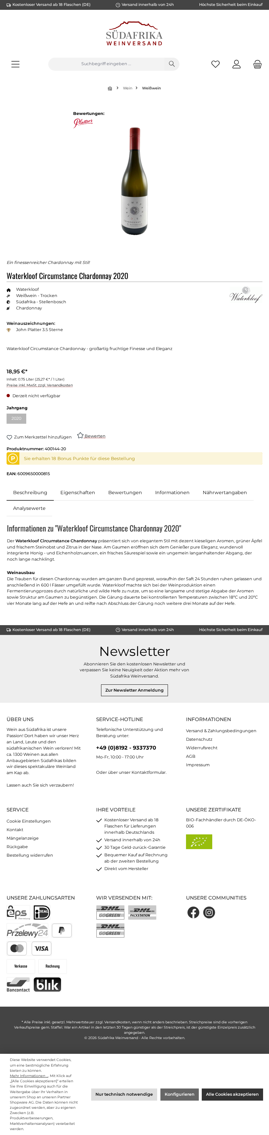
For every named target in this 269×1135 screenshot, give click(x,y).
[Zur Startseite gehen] (134, 34)
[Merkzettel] (215, 64)
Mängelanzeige (23, 838)
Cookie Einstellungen (29, 821)
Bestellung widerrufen (30, 855)
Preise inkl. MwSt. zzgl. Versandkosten (40, 385)
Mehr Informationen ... (29, 1076)
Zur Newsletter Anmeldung (134, 690)
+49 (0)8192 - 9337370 (126, 747)
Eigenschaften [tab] (77, 492)
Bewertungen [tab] (125, 492)
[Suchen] (171, 64)
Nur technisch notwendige (124, 1094)
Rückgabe (17, 846)
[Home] (110, 88)
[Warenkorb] (255, 64)
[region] (134, 181)
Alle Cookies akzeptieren (232, 1094)
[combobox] (106, 64)
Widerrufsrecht (201, 747)
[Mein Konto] (236, 64)
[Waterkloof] (246, 295)
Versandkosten (117, 1022)
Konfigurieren (180, 1094)
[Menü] (15, 64)
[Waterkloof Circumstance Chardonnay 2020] (134, 181)
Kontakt (15, 829)
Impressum (198, 764)
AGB (191, 756)
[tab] (30, 493)
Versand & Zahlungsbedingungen (221, 730)
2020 (18, 419)
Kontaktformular (149, 772)
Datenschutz (199, 739)
